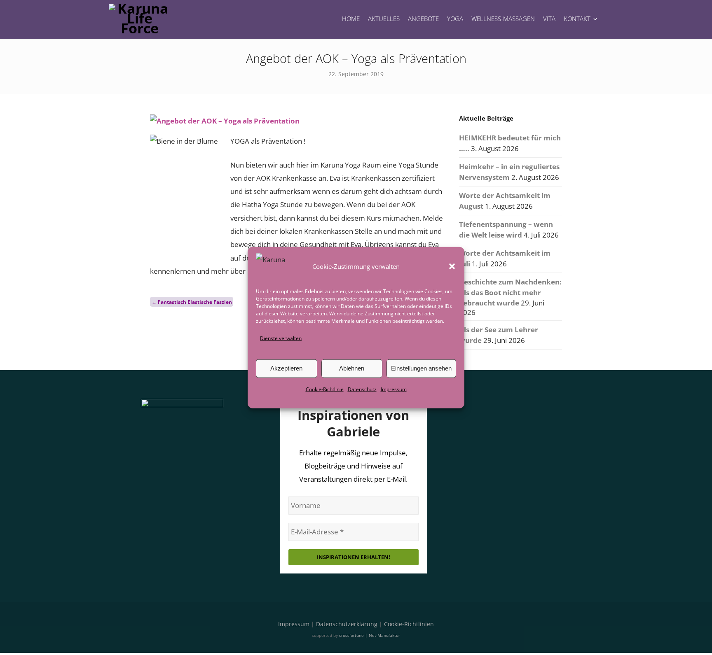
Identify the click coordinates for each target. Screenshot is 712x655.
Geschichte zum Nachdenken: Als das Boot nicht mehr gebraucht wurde (510, 292)
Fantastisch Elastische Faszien (192, 301)
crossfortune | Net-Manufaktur (369, 635)
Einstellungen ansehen (421, 368)
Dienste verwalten (281, 337)
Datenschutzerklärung (346, 624)
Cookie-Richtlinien (409, 624)
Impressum (394, 389)
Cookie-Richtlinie (325, 389)
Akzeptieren (286, 368)
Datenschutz (362, 389)
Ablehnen (351, 368)
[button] (452, 266)
